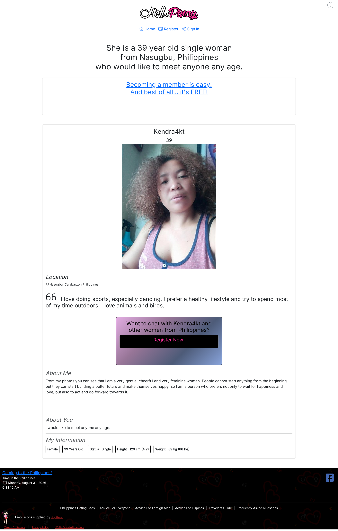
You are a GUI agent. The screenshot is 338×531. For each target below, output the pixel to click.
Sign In (192, 29)
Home (149, 29)
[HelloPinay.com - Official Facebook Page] (330, 480)
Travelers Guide (220, 508)
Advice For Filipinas (189, 508)
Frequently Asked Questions (257, 508)
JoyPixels (57, 517)
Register (170, 29)
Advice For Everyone (115, 508)
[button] (330, 5)
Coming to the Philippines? (27, 472)
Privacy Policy (40, 527)
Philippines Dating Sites (77, 508)
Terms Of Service (14, 527)
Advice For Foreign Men (152, 508)
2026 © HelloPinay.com (69, 527)
